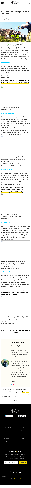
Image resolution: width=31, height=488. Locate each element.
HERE (15, 396)
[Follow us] (19, 44)
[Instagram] (16, 472)
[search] (29, 3)
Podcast (23, 445)
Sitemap (23, 430)
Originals (23, 435)
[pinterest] (9, 19)
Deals (7, 441)
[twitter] (4, 19)
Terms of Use (7, 445)
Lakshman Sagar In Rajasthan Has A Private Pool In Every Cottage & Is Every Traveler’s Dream (15, 292)
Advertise (7, 430)
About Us (7, 424)
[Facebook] (10, 472)
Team (23, 438)
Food (23, 420)
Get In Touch (23, 424)
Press (23, 441)
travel (27, 392)
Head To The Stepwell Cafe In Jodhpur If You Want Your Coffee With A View (15, 83)
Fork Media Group (16, 478)
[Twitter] (13, 472)
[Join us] (11, 44)
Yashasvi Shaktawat (8, 16)
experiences (7, 394)
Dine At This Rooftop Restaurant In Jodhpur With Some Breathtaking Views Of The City (12, 190)
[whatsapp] (6, 19)
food (23, 392)
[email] (11, 19)
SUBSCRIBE (23, 462)
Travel (23, 427)
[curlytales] (15, 412)
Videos (8, 435)
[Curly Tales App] (9, 416)
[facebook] (2, 19)
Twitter (15, 332)
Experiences (7, 427)
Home (3, 9)
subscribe (11, 336)
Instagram (25, 330)
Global (25, 3)
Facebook (18, 330)
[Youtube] (20, 472)
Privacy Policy (8, 438)
